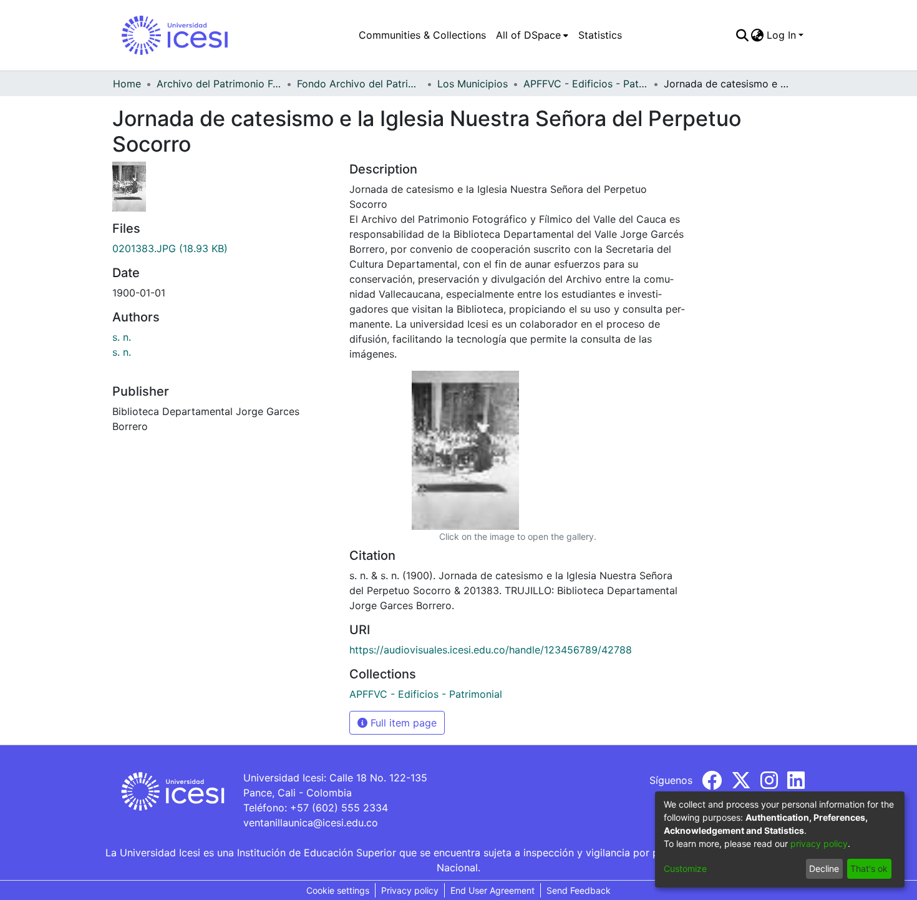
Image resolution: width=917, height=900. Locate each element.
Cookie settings (337, 890)
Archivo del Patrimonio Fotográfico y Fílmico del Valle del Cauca (219, 83)
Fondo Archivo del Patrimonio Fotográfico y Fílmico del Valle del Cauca (359, 83)
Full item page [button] (402, 723)
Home (127, 83)
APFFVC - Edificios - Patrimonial (585, 83)
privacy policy (819, 843)
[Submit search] (742, 34)
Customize (685, 868)
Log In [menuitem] (781, 35)
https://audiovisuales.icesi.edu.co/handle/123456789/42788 (490, 649)
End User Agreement (492, 890)
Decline (824, 868)
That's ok (869, 868)
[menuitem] (532, 34)
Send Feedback (578, 890)
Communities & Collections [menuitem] (422, 35)
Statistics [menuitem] (600, 35)
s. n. (121, 337)
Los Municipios (472, 83)
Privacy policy (410, 890)
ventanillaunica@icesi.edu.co (310, 822)
